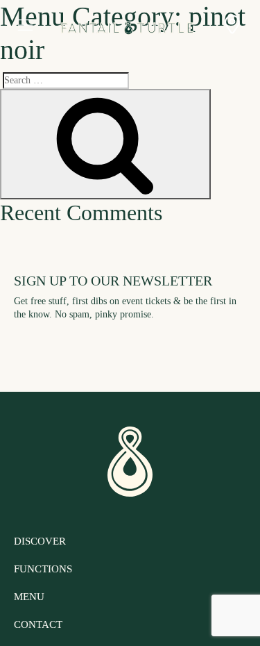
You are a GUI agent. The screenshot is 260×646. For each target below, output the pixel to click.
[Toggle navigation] (25, 26)
